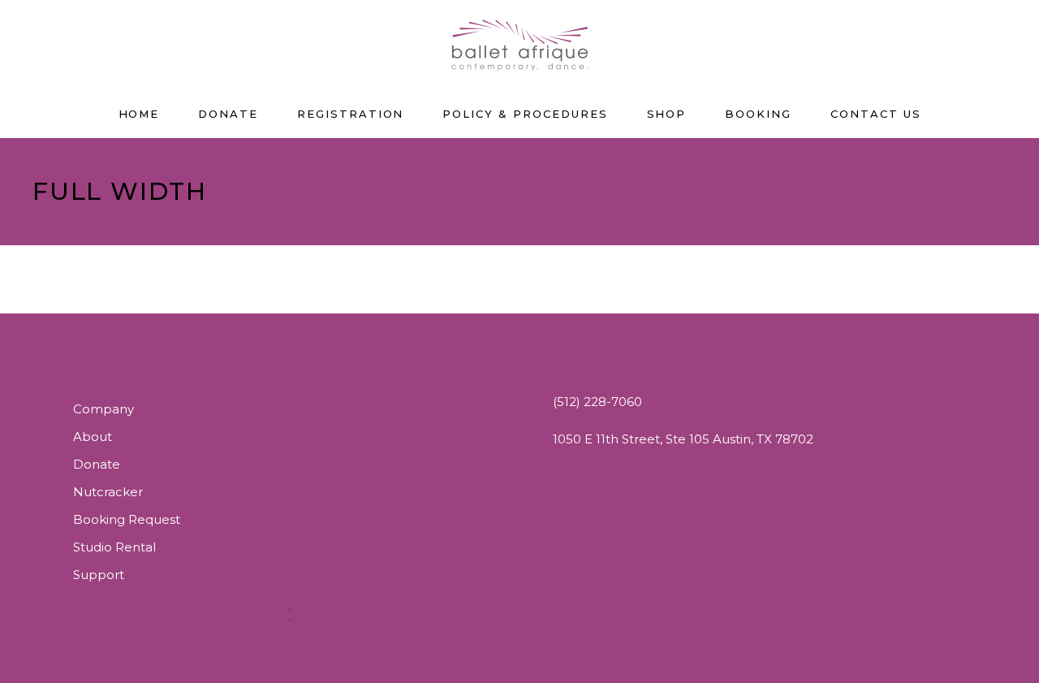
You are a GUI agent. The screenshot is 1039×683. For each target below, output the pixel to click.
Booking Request (126, 519)
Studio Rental (114, 547)
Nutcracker (108, 491)
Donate (96, 464)
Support (98, 574)
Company (103, 409)
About (92, 436)
